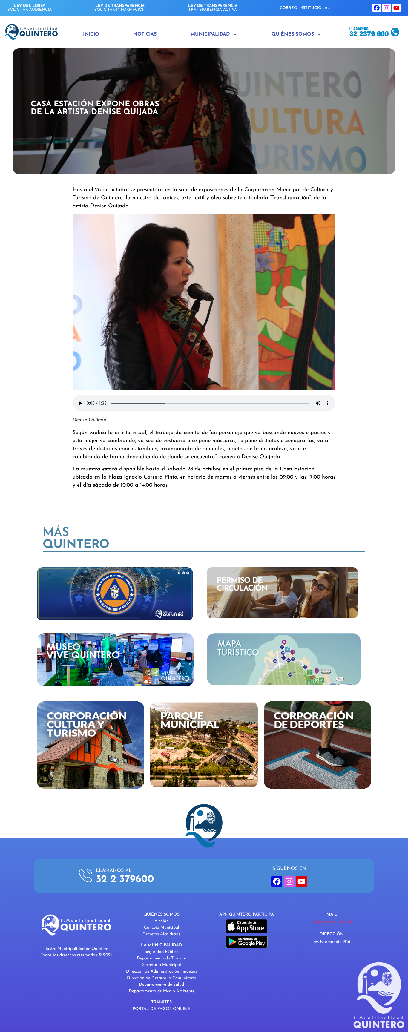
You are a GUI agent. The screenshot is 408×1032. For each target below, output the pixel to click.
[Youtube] (396, 8)
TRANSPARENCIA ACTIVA (212, 8)
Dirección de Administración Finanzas (161, 971)
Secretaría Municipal (161, 965)
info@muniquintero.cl (332, 922)
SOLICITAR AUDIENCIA (29, 8)
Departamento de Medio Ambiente (161, 991)
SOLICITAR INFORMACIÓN (119, 8)
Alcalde (161, 921)
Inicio (91, 34)
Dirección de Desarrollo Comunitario (161, 978)
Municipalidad (210, 34)
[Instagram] (386, 8)
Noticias (145, 34)
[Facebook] (376, 8)
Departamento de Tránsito (161, 958)
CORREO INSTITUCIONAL (305, 8)
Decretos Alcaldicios (161, 934)
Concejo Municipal (161, 927)
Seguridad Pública (162, 952)
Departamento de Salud (161, 984)
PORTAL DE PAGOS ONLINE (161, 1009)
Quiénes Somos (293, 34)
